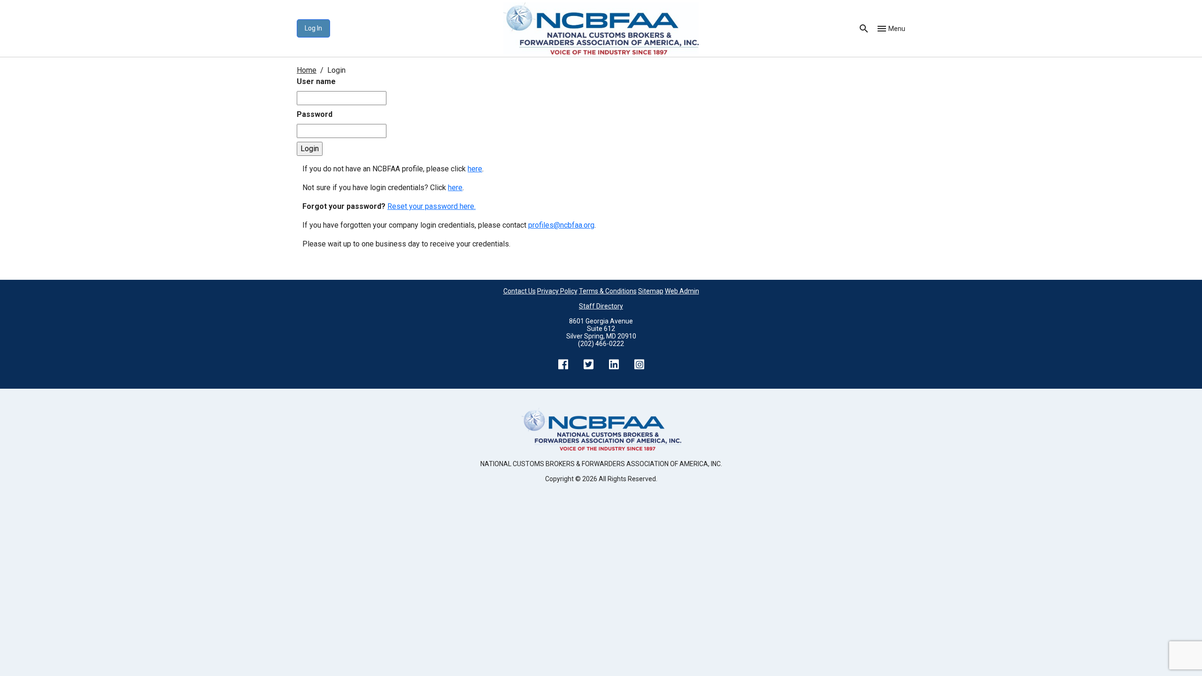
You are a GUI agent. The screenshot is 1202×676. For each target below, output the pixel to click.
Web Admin (682, 291)
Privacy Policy (557, 291)
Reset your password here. (431, 206)
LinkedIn (613, 364)
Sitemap (650, 291)
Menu (896, 28)
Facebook (563, 364)
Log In (313, 28)
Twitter (588, 364)
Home (306, 70)
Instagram (639, 364)
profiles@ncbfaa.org (561, 225)
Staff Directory (601, 306)
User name (316, 81)
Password (314, 114)
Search (864, 28)
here (475, 168)
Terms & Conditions (608, 291)
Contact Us (519, 291)
